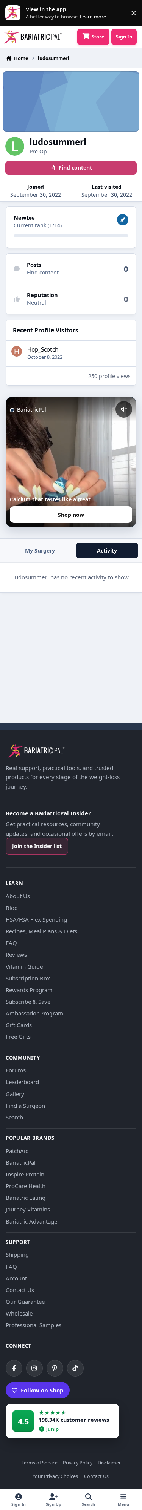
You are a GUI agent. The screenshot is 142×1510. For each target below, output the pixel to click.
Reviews (16, 954)
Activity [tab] (107, 550)
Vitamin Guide (24, 966)
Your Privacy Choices (55, 1476)
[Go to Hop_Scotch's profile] (16, 351)
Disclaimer (109, 1463)
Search (14, 1117)
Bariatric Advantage (31, 1221)
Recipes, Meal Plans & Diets (41, 931)
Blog (12, 907)
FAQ (11, 942)
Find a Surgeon (25, 1105)
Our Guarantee (25, 1301)
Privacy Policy (77, 1463)
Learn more (14, 13)
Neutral (36, 302)
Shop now (71, 514)
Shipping (17, 1254)
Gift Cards (19, 1025)
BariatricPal (21, 1162)
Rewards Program (29, 990)
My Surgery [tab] (40, 550)
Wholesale (19, 1313)
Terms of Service (40, 1463)
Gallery (15, 1094)
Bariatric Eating (25, 1197)
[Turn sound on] (123, 409)
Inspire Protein (25, 1174)
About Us (18, 896)
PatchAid (17, 1151)
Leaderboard (22, 1082)
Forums (16, 1070)
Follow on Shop (42, 1390)
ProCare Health (25, 1186)
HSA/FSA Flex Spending (36, 919)
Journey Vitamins (28, 1209)
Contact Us (20, 1290)
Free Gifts (18, 1036)
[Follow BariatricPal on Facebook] (14, 1368)
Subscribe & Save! (29, 1001)
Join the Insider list (37, 846)
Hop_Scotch (43, 350)
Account (16, 1278)
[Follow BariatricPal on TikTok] (75, 1368)
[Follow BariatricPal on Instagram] (34, 1368)
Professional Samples (33, 1325)
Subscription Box (28, 978)
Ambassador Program (34, 1013)
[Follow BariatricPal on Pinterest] (55, 1368)
